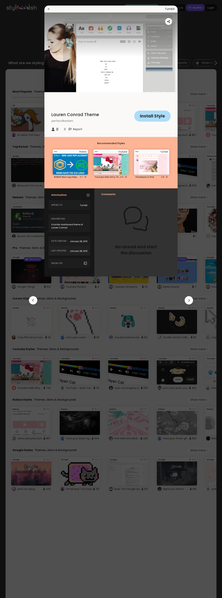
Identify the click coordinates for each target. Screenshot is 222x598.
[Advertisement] (14, 299)
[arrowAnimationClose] (33, 300)
